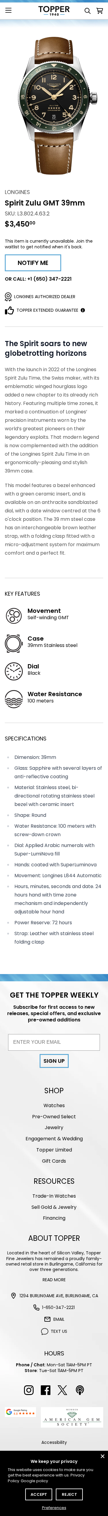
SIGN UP (54, 1061)
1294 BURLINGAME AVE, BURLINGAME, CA (59, 1296)
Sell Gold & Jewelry (54, 1207)
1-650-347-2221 (58, 1307)
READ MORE (54, 1280)
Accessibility (54, 1442)
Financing (54, 1218)
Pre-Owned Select (54, 1116)
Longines (17, 192)
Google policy (34, 1481)
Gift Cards (54, 1161)
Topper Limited (54, 1149)
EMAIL (58, 1319)
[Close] (103, 1456)
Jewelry (54, 1127)
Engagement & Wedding (54, 1138)
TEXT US (59, 1331)
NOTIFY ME (33, 263)
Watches (54, 1105)
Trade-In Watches (54, 1196)
